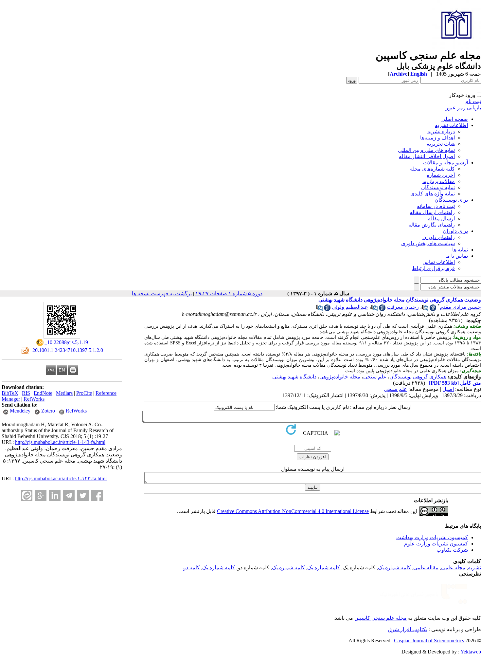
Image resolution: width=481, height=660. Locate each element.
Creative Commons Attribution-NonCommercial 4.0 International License (293, 511)
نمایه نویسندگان (438, 187)
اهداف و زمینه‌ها (437, 137)
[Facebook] (97, 495)
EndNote (43, 393)
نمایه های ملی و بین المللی (426, 150)
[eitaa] (26, 495)
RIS (26, 393)
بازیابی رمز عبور (463, 107)
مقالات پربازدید (438, 181)
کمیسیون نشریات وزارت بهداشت (432, 537)
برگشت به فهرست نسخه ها (162, 293)
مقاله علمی (425, 567)
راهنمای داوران (438, 237)
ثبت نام (473, 101)
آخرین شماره (441, 175)
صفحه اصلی (454, 119)
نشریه (474, 567)
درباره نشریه (441, 131)
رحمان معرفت (403, 307)
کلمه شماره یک (394, 567)
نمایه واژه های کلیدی (432, 193)
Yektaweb (470, 651)
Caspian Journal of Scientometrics (429, 640)
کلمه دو (191, 567)
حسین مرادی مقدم (460, 307)
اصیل (448, 389)
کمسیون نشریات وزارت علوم (436, 543)
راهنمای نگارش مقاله (431, 225)
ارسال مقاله (441, 218)
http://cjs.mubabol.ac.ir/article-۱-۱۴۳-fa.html (61, 478)
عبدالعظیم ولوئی (350, 307)
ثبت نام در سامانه (436, 206)
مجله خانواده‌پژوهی (339, 376)
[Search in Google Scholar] (433, 309)
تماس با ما (456, 256)
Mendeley (20, 410)
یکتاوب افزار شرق (407, 629)
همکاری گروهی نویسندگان (417, 376)
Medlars (64, 393)
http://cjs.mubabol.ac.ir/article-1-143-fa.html (60, 442)
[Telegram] (69, 495)
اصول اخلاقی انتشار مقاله (427, 156)
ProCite (84, 393)
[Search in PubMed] (425, 309)
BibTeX (10, 393)
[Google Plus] (40, 495)
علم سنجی (374, 376)
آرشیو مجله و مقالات (445, 162)
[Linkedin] (55, 495)
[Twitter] (83, 495)
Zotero (48, 410)
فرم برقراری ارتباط (433, 268)
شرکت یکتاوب (452, 550)
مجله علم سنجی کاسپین (380, 618)
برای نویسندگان (451, 200)
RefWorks (34, 399)
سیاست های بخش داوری (428, 243)
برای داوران (455, 231)
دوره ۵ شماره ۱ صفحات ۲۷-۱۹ (228, 293)
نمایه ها (460, 249)
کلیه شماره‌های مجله (432, 169)
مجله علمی (453, 567)
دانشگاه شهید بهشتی (294, 376)
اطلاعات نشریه (451, 125)
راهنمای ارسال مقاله (432, 212)
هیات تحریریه (441, 144)
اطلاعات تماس (438, 262)
